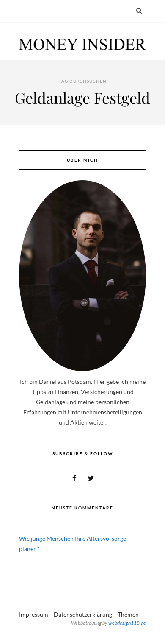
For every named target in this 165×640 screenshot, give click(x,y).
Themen (128, 614)
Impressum (33, 614)
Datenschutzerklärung (83, 614)
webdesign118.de (127, 623)
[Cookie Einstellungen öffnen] (15, 629)
